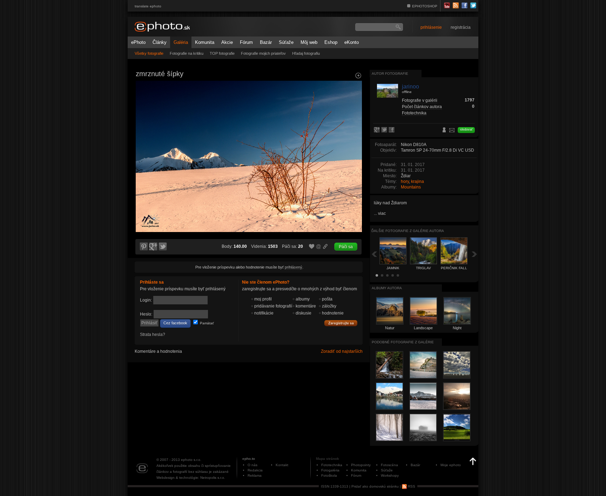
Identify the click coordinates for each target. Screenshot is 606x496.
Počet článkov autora (422, 106)
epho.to (248, 459)
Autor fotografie (390, 73)
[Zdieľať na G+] (153, 247)
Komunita (204, 42)
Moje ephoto (450, 465)
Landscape (423, 328)
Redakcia (255, 470)
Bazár (266, 42)
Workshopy (390, 475)
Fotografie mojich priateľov (263, 53)
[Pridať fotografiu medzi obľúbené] (311, 246)
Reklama (255, 475)
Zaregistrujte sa (341, 323)
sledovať (466, 129)
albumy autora (387, 288)
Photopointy (361, 465)
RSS (411, 486)
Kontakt (282, 465)
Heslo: (146, 314)
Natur (390, 328)
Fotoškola (329, 475)
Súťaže (286, 42)
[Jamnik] (143, 142)
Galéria (181, 42)
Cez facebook (175, 323)
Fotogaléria (330, 470)
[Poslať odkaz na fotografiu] (319, 247)
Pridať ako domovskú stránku (375, 486)
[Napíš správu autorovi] (452, 131)
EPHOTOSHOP (424, 6)
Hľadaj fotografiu (306, 53)
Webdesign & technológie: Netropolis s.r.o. (190, 478)
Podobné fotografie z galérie (403, 342)
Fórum (246, 42)
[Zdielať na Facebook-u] (392, 130)
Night (457, 328)
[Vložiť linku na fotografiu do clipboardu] (325, 246)
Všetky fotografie (149, 53)
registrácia (461, 27)
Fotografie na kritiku (186, 53)
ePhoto (138, 42)
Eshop (330, 42)
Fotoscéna (389, 465)
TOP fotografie (222, 53)
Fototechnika (414, 113)
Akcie (227, 42)
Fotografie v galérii (419, 100)
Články (160, 42)
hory (405, 181)
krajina (417, 181)
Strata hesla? (152, 334)
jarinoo (410, 87)
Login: (146, 300)
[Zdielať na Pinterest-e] (143, 247)
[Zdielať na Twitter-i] (163, 247)
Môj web (309, 42)
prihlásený (293, 267)
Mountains (411, 187)
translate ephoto (148, 6)
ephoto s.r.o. (191, 460)
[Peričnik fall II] (354, 142)
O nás (252, 465)
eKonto (351, 42)
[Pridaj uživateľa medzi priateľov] (444, 130)
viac (382, 213)
